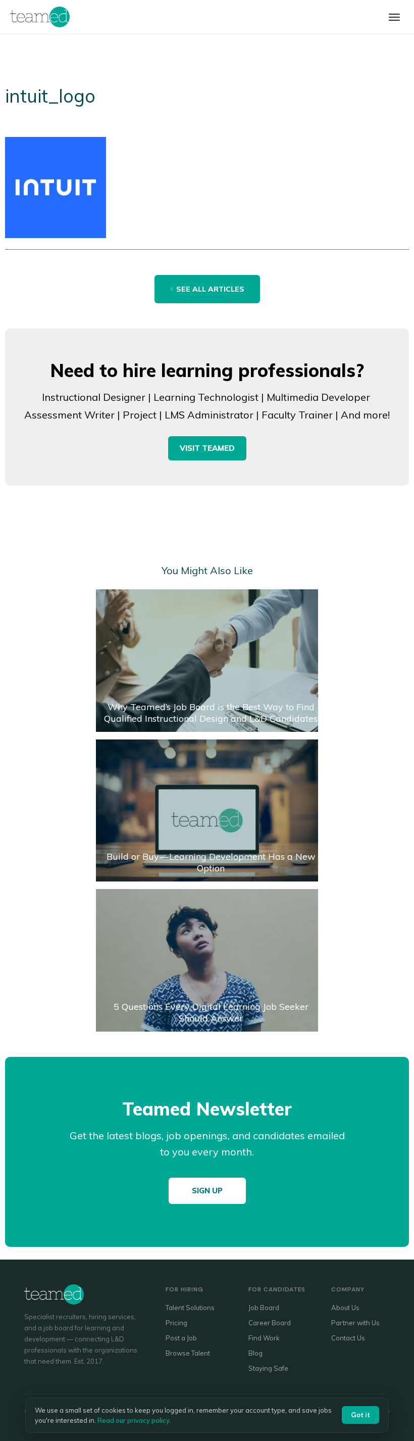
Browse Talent (188, 1353)
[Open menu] (394, 17)
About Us (345, 1308)
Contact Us (348, 1338)
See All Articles (210, 289)
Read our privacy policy (133, 1420)
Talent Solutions (190, 1308)
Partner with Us (355, 1323)
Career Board (269, 1323)
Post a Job (181, 1338)
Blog (255, 1353)
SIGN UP (207, 1190)
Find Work (264, 1338)
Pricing (176, 1323)
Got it (360, 1415)
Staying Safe (268, 1368)
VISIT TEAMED (207, 448)
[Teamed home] (40, 17)
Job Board (263, 1308)
